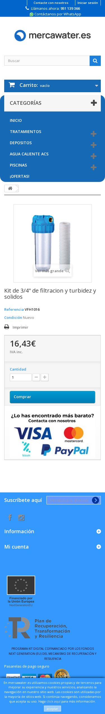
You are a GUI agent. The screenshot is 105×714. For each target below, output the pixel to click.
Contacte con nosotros (51, 3)
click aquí (53, 701)
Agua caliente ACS (29, 153)
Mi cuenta (16, 546)
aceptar (52, 708)
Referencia (14, 309)
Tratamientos (25, 131)
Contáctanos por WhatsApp (57, 13)
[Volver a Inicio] (10, 188)
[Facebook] (9, 516)
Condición (13, 317)
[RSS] (21, 516)
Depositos (21, 142)
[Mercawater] (52, 31)
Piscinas (18, 165)
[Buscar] (95, 61)
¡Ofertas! (19, 176)
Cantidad (18, 369)
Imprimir (20, 327)
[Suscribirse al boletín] (94, 500)
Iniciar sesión (88, 3)
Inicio (16, 120)
